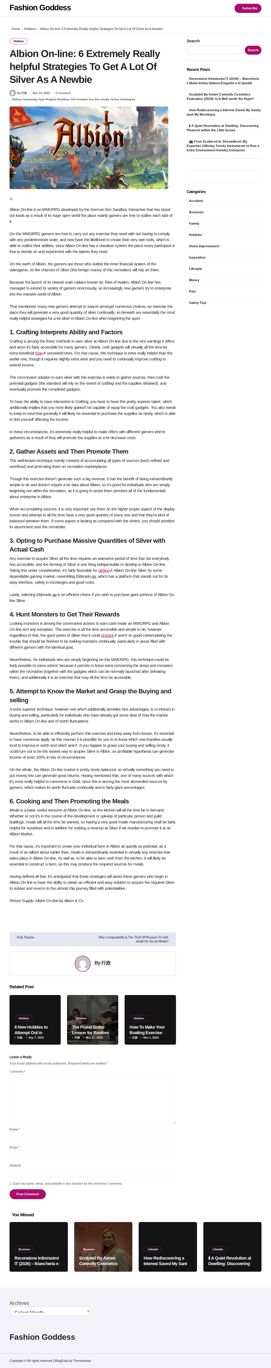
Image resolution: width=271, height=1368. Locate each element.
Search (193, 41)
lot (74, 99)
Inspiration (197, 257)
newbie (83, 99)
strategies (128, 99)
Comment (17, 1071)
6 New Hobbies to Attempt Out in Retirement (31, 1033)
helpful (51, 99)
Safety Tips (197, 302)
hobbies (64, 99)
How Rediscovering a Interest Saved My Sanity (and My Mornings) (167, 1264)
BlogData (61, 1360)
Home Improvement (204, 246)
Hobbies (19, 41)
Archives (19, 1303)
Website (15, 1165)
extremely (31, 99)
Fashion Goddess (40, 7)
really (106, 99)
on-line (95, 99)
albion (18, 99)
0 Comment (63, 93)
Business (196, 212)
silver (115, 99)
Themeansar (82, 1360)
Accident (196, 201)
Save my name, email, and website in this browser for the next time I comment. (67, 1183)
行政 (106, 962)
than (39, 353)
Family (194, 223)
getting (104, 570)
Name (15, 1129)
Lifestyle (195, 269)
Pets (192, 291)
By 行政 (22, 93)
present (107, 635)
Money (194, 280)
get (42, 99)
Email (15, 1147)
